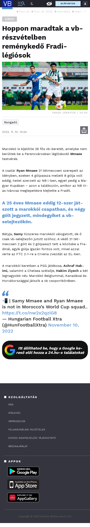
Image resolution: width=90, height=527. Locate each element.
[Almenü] (21, 3)
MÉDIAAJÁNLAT (18, 446)
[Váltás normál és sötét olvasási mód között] (32, 3)
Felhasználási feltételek (26, 429)
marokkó (63, 11)
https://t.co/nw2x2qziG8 (29, 312)
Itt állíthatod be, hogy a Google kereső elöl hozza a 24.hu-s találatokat (50, 350)
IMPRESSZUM (16, 421)
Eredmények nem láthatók (49, 3)
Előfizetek (68, 3)
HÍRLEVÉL (14, 412)
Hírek (9, 19)
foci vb (24, 11)
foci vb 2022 (43, 11)
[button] (85, 11)
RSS (10, 404)
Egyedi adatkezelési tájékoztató (32, 437)
